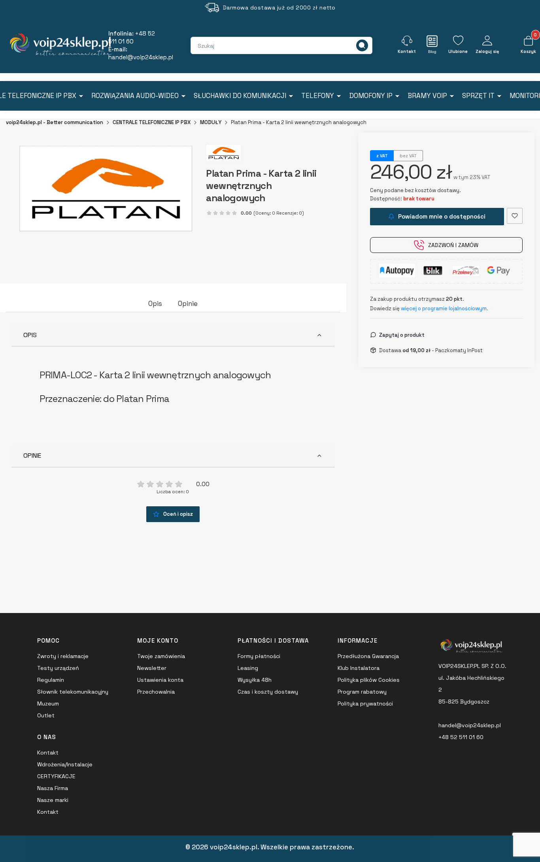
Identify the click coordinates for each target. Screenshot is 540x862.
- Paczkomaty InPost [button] (442, 350)
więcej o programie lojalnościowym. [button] (444, 308)
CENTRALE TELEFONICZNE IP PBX (152, 122)
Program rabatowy (362, 691)
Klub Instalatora (359, 667)
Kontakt (48, 752)
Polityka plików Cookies (369, 679)
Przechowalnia (156, 691)
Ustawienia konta (160, 679)
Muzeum (48, 703)
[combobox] (235, 46)
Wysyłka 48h (255, 679)
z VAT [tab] (382, 155)
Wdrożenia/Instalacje (65, 764)
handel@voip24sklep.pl (469, 725)
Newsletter (151, 667)
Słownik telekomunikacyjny (72, 691)
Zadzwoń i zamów (453, 245)
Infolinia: (131, 37)
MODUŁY (210, 122)
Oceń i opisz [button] (178, 514)
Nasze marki (52, 800)
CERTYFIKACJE (56, 776)
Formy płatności (259, 656)
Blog (432, 51)
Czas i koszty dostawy (268, 691)
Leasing (248, 667)
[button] (362, 45)
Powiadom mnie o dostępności (441, 216)
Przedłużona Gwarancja (368, 656)
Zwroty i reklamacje (63, 656)
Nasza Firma (52, 788)
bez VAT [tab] (408, 155)
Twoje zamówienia (161, 656)
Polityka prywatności (365, 703)
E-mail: (140, 53)
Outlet (46, 715)
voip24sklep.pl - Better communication (54, 122)
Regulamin (50, 679)
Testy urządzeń (58, 667)
